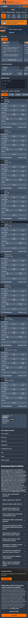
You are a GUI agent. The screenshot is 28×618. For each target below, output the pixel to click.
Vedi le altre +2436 (22, 218)
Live (25, 17)
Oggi (19, 12)
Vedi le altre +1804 (22, 251)
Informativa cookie (14, 608)
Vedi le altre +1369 (22, 406)
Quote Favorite (11, 12)
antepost (19, 17)
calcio (8, 17)
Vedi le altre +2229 (22, 187)
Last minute (17, 91)
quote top (3, 17)
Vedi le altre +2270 (22, 127)
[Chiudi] (26, 583)
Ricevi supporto (6, 579)
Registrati (11, 32)
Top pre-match (4, 91)
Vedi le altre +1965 (22, 312)
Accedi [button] (19, 6)
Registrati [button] (25, 6)
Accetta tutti (14, 615)
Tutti (4, 12)
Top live (11, 91)
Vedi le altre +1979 (22, 281)
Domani (24, 12)
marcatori (14, 17)
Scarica (25, 2)
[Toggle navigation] (1, 6)
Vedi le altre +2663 (22, 157)
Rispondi (12, 419)
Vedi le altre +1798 (22, 345)
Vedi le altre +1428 (22, 375)
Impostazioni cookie (14, 611)
